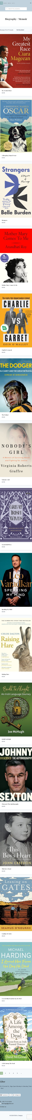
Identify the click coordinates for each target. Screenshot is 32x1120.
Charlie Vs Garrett (7, 350)
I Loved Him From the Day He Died (12, 998)
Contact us (3, 1106)
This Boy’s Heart (6, 869)
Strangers (4, 220)
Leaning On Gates (7, 934)
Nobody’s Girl (6, 480)
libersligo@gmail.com (7, 1103)
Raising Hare (5, 674)
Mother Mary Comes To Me (9, 285)
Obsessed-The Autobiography (10, 804)
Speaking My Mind (7, 609)
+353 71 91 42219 (7, 1101)
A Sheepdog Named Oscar (9, 155)
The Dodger (5, 415)
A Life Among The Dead (8, 1063)
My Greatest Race (7, 90)
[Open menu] (30, 3)
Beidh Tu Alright (6, 739)
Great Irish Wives (6, 544)
